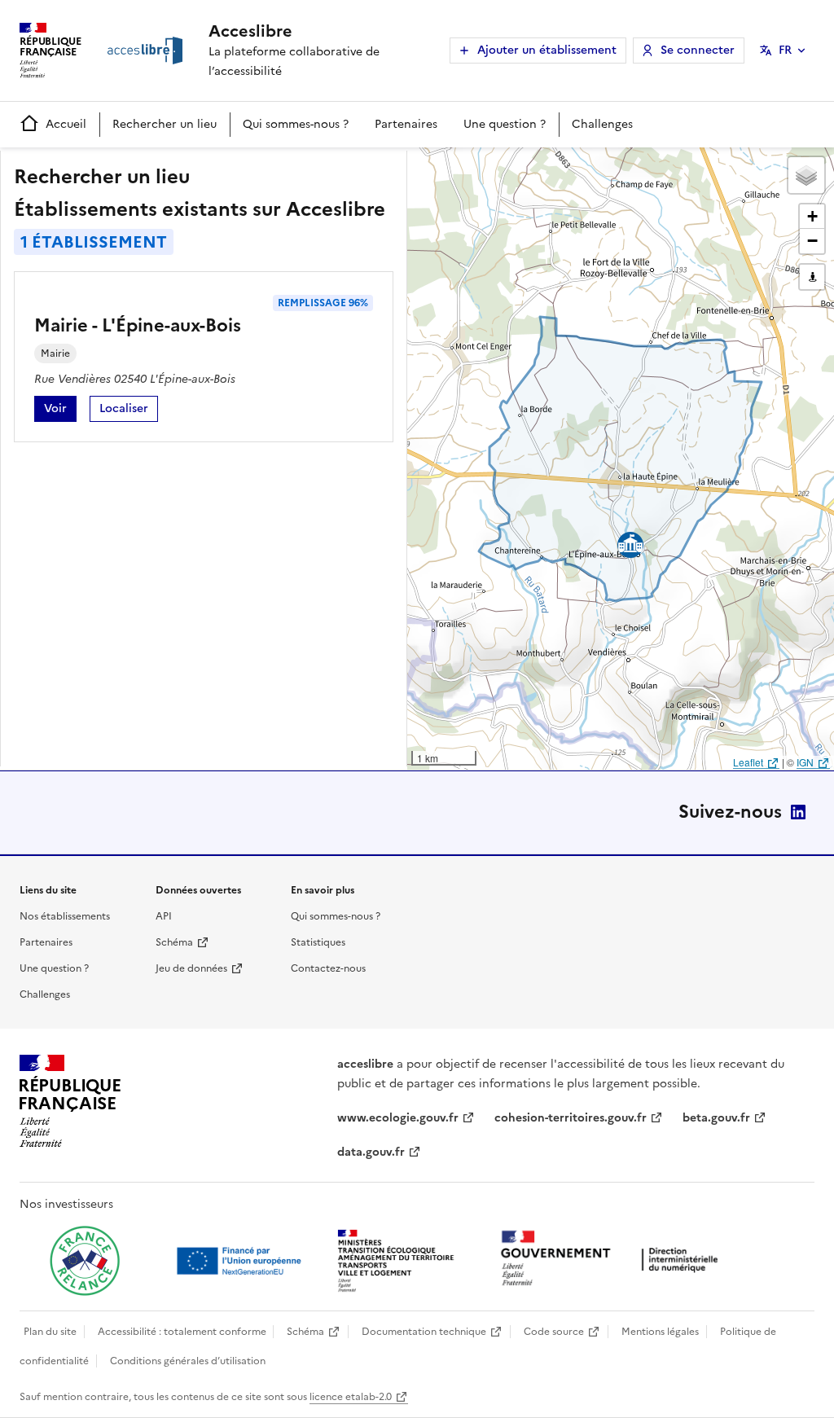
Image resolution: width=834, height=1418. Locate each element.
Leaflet (748, 762)
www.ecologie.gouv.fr (398, 1117)
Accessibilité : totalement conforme (182, 1331)
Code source (554, 1331)
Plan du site (50, 1331)
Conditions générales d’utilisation (188, 1361)
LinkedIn (798, 812)
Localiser (128, 411)
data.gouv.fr (371, 1152)
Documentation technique (424, 1331)
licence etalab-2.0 (350, 1396)
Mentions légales (660, 1331)
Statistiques (318, 942)
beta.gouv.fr (716, 1117)
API (164, 916)
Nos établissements (65, 916)
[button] (806, 175)
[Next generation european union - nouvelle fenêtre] (241, 1260)
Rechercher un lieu (164, 124)
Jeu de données (191, 968)
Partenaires (406, 124)
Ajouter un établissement (547, 50)
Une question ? (504, 124)
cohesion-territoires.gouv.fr (570, 1117)
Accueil (66, 124)
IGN (805, 762)
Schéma (174, 942)
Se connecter (698, 50)
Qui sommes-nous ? (296, 124)
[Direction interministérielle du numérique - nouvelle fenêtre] (613, 1259)
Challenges (602, 124)
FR (785, 50)
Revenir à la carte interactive (535, 167)
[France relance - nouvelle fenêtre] (85, 1260)
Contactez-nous (328, 968)
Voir (60, 411)
